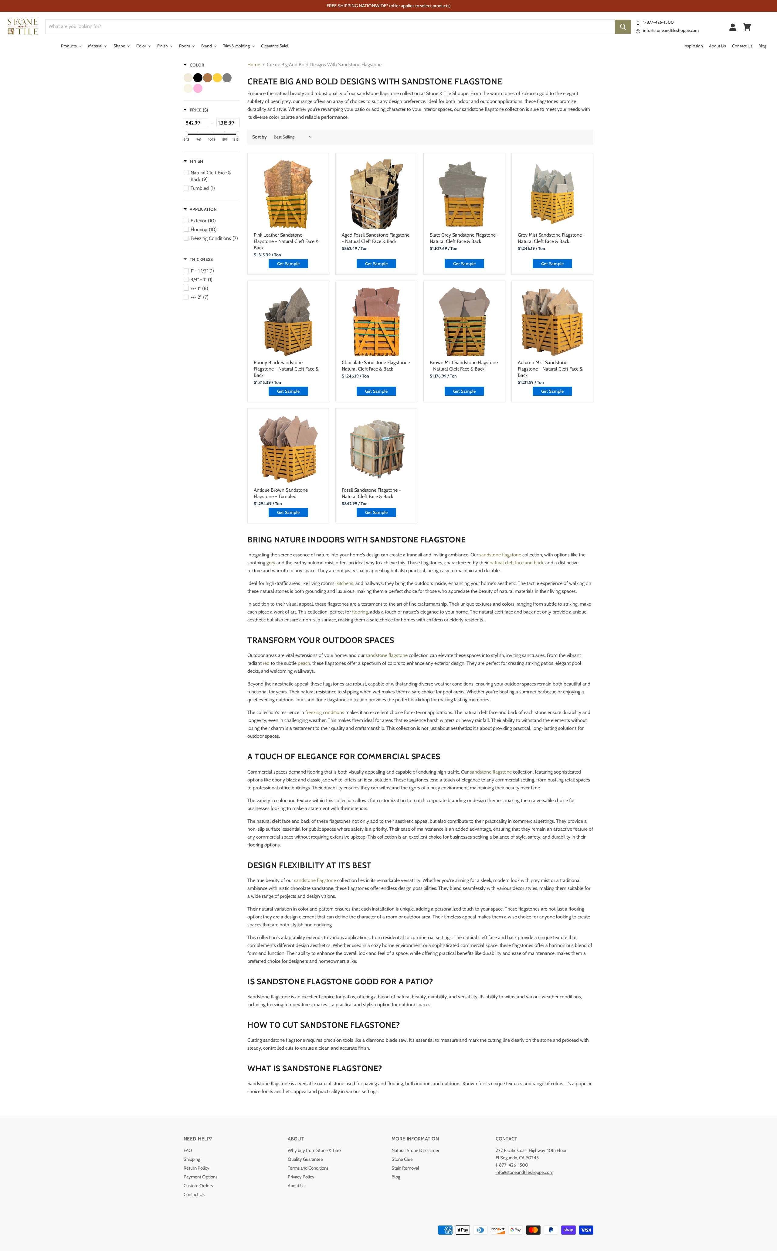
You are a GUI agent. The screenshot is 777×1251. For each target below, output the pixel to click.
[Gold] (217, 77)
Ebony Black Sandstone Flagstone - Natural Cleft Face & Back (286, 369)
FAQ (188, 1150)
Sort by (259, 137)
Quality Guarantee (305, 1159)
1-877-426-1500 (658, 22)
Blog (396, 1177)
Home (253, 64)
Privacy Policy (301, 1177)
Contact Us (194, 1194)
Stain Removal (405, 1168)
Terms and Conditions (308, 1168)
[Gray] (227, 77)
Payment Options (200, 1177)
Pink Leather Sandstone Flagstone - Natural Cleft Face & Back (286, 241)
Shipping (192, 1159)
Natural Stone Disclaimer (415, 1150)
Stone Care (402, 1159)
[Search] (623, 27)
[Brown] (207, 77)
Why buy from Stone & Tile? (314, 1150)
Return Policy (196, 1168)
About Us (296, 1185)
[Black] (197, 77)
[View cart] (747, 27)
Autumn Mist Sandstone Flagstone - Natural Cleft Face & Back (550, 369)
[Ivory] (188, 88)
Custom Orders (198, 1185)
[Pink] (197, 88)
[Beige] (188, 77)
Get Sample (288, 263)
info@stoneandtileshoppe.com (671, 30)
